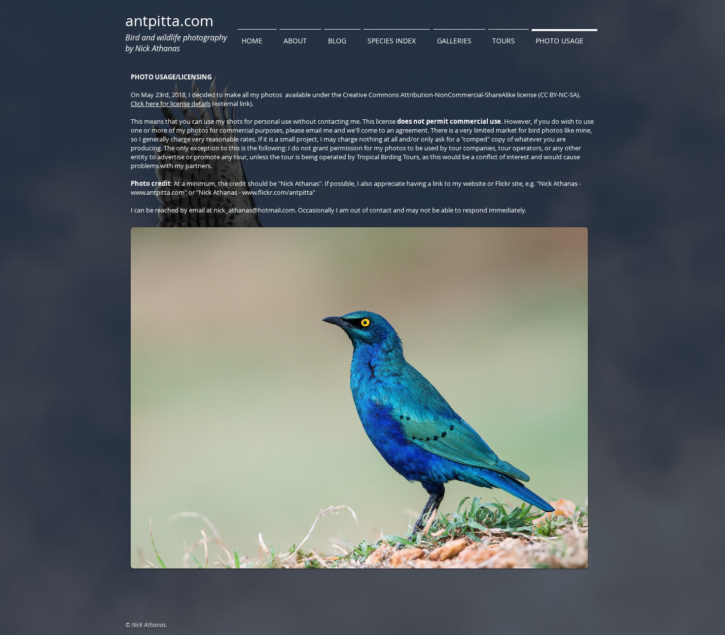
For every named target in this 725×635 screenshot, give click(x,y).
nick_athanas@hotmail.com (254, 210)
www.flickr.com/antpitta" (278, 192)
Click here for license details (171, 103)
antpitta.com (169, 21)
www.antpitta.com (157, 192)
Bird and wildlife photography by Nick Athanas (176, 43)
